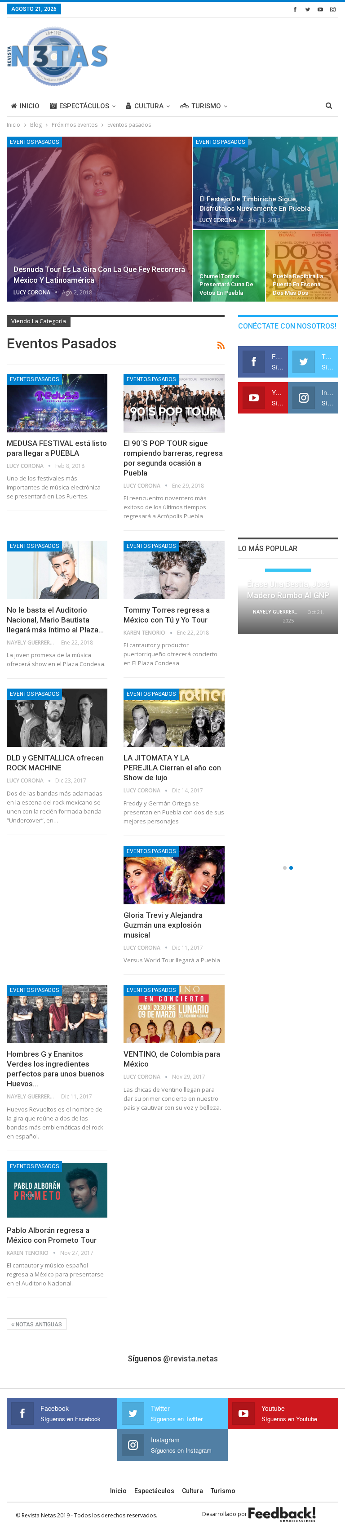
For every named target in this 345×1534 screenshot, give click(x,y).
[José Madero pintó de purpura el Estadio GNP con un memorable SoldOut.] (288, 825)
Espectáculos (84, 106)
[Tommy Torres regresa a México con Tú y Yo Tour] (174, 570)
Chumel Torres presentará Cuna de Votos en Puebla (226, 284)
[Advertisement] (233, 54)
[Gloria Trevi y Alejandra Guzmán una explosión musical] (174, 875)
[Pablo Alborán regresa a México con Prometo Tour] (57, 1190)
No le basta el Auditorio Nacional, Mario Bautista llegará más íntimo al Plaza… (55, 619)
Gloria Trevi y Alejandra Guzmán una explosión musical (163, 925)
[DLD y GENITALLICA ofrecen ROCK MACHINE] (57, 718)
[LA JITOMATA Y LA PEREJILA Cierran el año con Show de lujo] (174, 718)
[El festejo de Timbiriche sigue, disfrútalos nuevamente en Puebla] (265, 183)
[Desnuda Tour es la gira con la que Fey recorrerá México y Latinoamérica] (99, 219)
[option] (288, 717)
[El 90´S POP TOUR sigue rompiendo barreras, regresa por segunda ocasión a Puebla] (174, 403)
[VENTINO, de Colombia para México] (174, 1014)
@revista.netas (190, 1358)
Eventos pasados (34, 142)
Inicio (30, 106)
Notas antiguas (38, 1324)
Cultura (149, 106)
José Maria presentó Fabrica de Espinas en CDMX (288, 593)
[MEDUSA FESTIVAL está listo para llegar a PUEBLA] (57, 403)
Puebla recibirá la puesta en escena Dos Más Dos (298, 284)
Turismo (206, 106)
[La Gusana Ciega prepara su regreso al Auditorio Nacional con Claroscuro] (288, 676)
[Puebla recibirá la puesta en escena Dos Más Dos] (302, 266)
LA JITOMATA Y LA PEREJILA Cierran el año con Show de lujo (172, 767)
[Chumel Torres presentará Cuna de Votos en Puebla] (229, 266)
